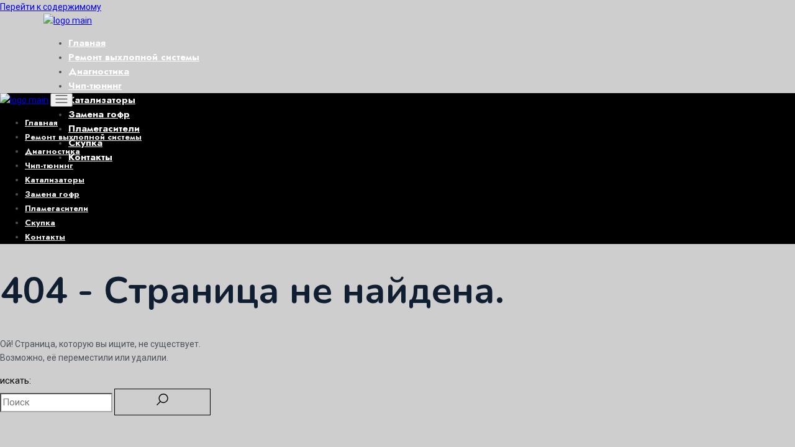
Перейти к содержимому (50, 7)
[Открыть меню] (61, 100)
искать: (15, 380)
